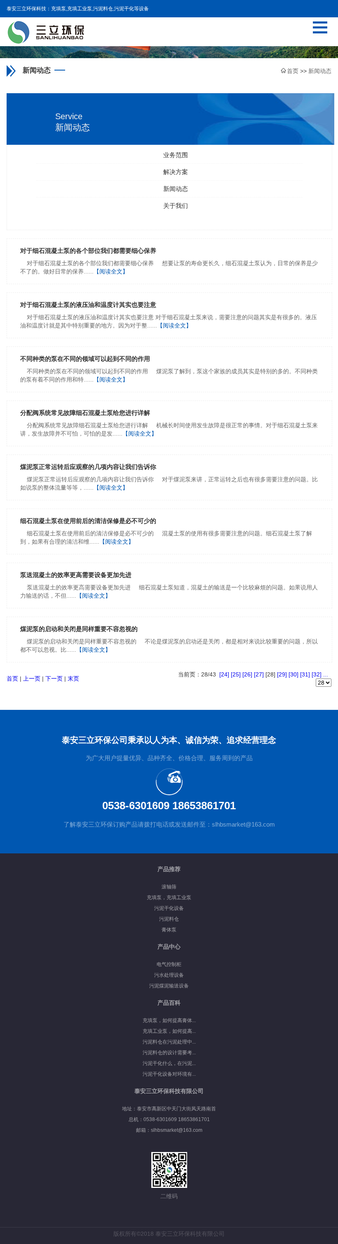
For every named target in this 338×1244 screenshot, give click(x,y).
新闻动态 (175, 188)
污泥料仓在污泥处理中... (169, 1042)
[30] (293, 674)
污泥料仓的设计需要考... (169, 1053)
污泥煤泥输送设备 (169, 986)
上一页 (31, 678)
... (325, 674)
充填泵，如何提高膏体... (169, 1020)
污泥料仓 (169, 919)
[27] (259, 674)
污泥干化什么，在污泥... (169, 1063)
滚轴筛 (169, 887)
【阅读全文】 (111, 271)
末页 (73, 678)
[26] (247, 674)
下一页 (54, 678)
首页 (12, 678)
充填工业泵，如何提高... (169, 1031)
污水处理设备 (169, 975)
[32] (317, 674)
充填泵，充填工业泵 (169, 897)
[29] (282, 674)
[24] (224, 674)
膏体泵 (169, 930)
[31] (305, 674)
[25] (236, 674)
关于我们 (175, 205)
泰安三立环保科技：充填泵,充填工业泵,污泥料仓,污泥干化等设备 (78, 9)
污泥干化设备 (169, 908)
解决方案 (175, 171)
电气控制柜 (169, 964)
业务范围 (175, 154)
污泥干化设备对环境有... (169, 1074)
